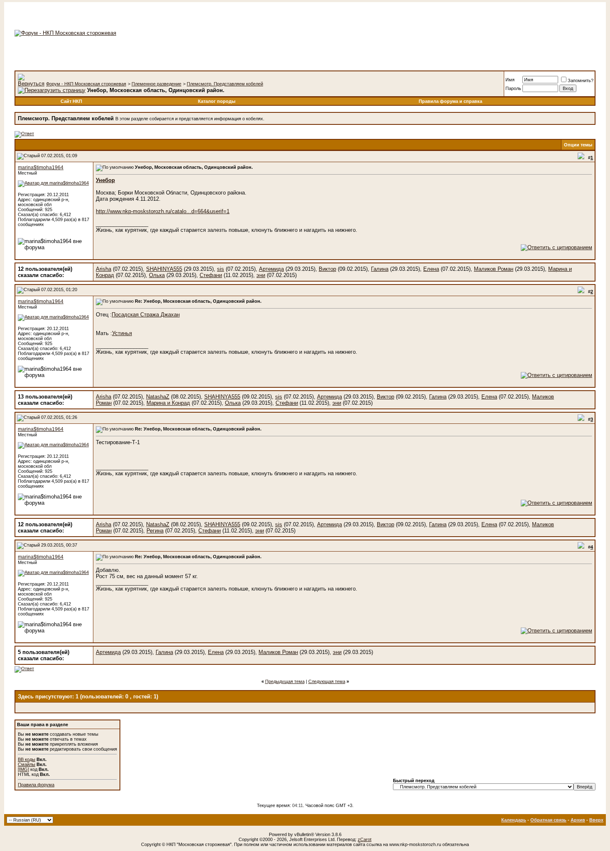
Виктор (327, 269)
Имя (510, 79)
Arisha (103, 269)
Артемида (271, 269)
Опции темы (578, 144)
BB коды (26, 759)
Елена (431, 269)
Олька (157, 275)
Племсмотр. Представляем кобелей (225, 83)
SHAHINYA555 (164, 269)
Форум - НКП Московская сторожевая (86, 83)
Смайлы (26, 764)
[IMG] (23, 769)
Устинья (122, 333)
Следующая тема (326, 681)
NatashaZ (157, 397)
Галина (379, 269)
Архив (578, 819)
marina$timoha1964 (40, 167)
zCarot (364, 839)
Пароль (513, 88)
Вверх (596, 819)
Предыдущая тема (285, 681)
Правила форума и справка (450, 101)
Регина (154, 531)
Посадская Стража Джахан (146, 314)
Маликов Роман (493, 269)
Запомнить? (580, 80)
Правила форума (36, 784)
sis (220, 269)
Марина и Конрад (168, 403)
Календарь (513, 819)
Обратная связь (548, 819)
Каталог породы (216, 101)
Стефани (211, 275)
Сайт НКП (71, 101)
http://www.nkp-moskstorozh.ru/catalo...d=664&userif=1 (162, 211)
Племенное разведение (156, 83)
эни (260, 275)
